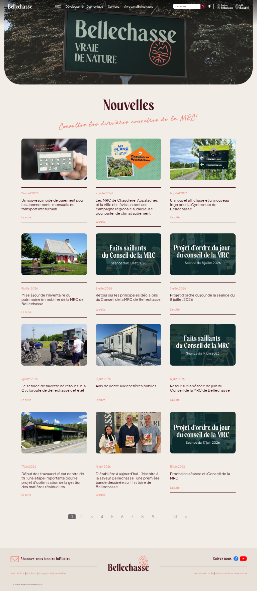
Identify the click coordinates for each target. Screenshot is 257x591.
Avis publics (17, 573)
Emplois (31, 573)
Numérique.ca (36, 585)
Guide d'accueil (242, 6)
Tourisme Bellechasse (225, 6)
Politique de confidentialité (231, 573)
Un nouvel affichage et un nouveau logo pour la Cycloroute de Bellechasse (199, 204)
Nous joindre (45, 573)
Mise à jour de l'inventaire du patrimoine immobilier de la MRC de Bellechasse (52, 299)
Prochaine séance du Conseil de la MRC (200, 475)
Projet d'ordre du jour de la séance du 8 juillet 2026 (202, 297)
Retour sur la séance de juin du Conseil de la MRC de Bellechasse (200, 388)
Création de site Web (21, 585)
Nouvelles (60, 573)
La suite (26, 217)
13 (175, 516)
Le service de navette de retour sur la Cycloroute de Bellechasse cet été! (53, 388)
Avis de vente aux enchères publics (126, 386)
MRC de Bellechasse (20, 6)
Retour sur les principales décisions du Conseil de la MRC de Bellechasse (128, 297)
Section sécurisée (203, 573)
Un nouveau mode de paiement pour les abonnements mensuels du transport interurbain (52, 204)
